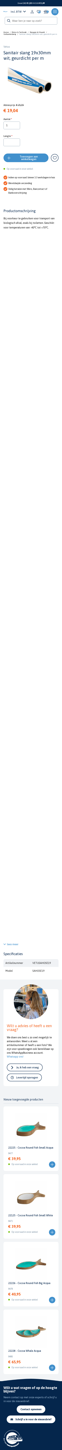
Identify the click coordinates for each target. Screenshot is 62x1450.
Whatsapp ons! (15, 1056)
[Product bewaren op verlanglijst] (55, 158)
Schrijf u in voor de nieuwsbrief (33, 1419)
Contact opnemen (31, 1409)
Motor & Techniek (19, 32)
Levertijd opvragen (27, 1077)
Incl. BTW (16, 11)
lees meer (12, 944)
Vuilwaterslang (9, 34)
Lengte (7, 136)
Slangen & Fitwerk (37, 32)
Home (6, 32)
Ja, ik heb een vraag (27, 1067)
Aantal (6, 119)
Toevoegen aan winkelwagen (29, 158)
